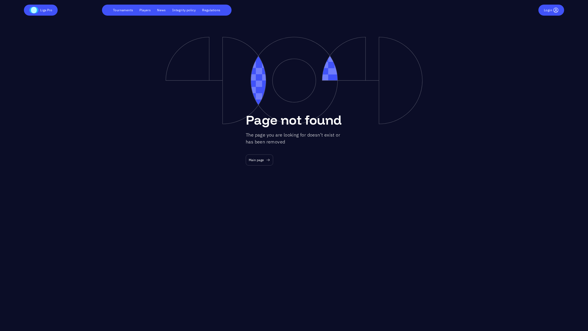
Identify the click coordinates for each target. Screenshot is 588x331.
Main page (256, 160)
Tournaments (123, 10)
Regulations (211, 10)
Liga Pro (46, 10)
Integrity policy (184, 10)
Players (145, 10)
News (161, 10)
